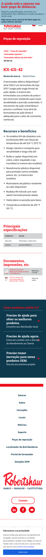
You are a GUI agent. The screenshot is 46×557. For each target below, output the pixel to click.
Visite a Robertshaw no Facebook (23, 510)
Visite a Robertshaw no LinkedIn (14, 510)
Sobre (22, 402)
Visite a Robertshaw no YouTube (32, 510)
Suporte (22, 432)
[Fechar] (43, 529)
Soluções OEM (22, 462)
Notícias (22, 425)
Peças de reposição (22, 439)
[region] (23, 542)
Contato (23, 500)
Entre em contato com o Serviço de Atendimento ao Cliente (22, 339)
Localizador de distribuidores (22, 447)
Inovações (22, 410)
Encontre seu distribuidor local (22, 320)
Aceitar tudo (23, 552)
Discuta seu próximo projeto (20, 358)
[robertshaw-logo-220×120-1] (19, 25)
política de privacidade (26, 547)
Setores (22, 395)
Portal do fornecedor (22, 454)
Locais (22, 417)
